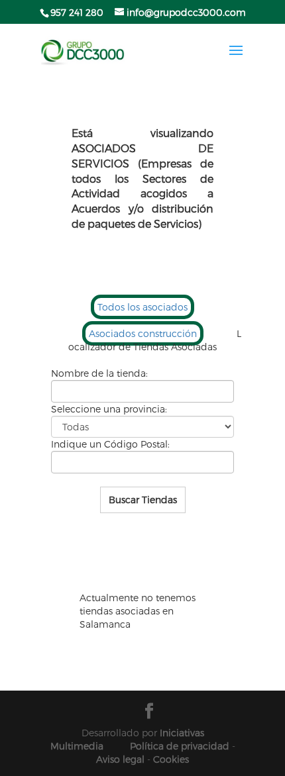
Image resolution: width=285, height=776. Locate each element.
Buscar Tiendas (143, 499)
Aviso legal (120, 759)
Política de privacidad (179, 746)
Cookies (171, 759)
